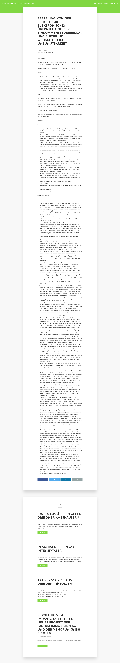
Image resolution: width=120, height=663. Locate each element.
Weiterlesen (42, 532)
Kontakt (100, 3)
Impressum (106, 3)
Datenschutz (112, 3)
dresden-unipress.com (9, 3)
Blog (95, 3)
